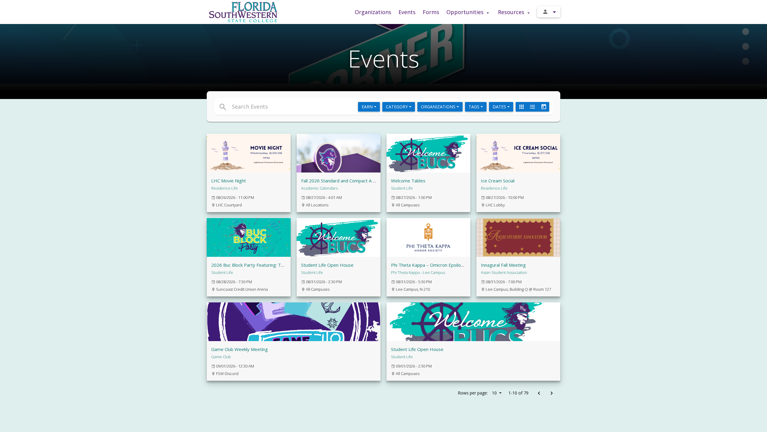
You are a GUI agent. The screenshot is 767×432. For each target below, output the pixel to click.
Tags (475, 107)
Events (407, 12)
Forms (431, 12)
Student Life (402, 188)
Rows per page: (477, 393)
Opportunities (465, 12)
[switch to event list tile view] (521, 107)
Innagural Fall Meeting (503, 265)
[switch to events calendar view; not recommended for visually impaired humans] (543, 107)
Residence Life (224, 188)
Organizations (373, 12)
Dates (500, 107)
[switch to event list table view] (532, 107)
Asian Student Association (504, 272)
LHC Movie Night (228, 181)
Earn (368, 107)
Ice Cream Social (497, 181)
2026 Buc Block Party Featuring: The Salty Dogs (260, 265)
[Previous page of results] (539, 393)
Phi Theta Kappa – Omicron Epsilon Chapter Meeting (445, 265)
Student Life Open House (327, 265)
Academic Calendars (319, 188)
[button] (329, 106)
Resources (512, 12)
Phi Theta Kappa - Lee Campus (418, 272)
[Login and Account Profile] (548, 11)
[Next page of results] (551, 393)
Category (397, 107)
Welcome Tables (408, 181)
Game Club (221, 356)
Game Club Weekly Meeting (239, 349)
